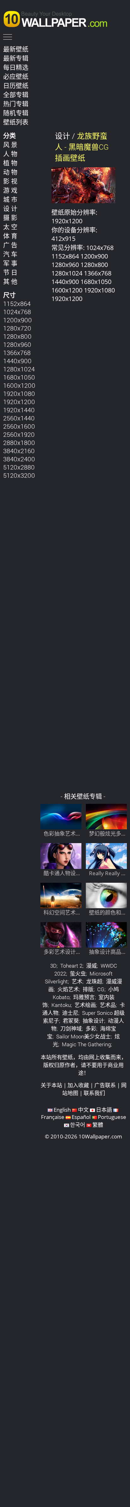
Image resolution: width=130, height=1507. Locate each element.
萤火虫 (78, 973)
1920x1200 (19, 402)
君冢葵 (71, 1020)
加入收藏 (78, 1085)
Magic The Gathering (86, 1044)
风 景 (10, 145)
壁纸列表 (15, 122)
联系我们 (94, 1093)
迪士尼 (70, 1012)
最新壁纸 (15, 49)
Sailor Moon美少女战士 (83, 1036)
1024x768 (17, 312)
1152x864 (17, 303)
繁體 (97, 1124)
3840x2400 (19, 459)
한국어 (77, 1124)
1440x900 (17, 361)
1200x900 (17, 320)
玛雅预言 (84, 997)
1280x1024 (19, 369)
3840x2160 (19, 451)
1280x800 (17, 336)
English (62, 1109)
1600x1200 (19, 385)
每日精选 (15, 67)
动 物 (10, 172)
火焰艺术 (68, 989)
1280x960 (17, 344)
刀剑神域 (71, 1028)
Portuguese (112, 1117)
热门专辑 (15, 104)
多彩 (91, 1028)
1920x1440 (19, 410)
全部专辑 (15, 95)
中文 (83, 1109)
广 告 (10, 245)
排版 (88, 989)
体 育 (10, 236)
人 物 (10, 154)
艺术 (77, 981)
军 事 (10, 263)
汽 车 (10, 254)
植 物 (10, 163)
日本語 (104, 1109)
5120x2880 (19, 467)
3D (53, 965)
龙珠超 (94, 981)
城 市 (10, 199)
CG (100, 989)
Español (81, 1117)
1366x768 (17, 352)
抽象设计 (93, 1020)
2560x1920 (19, 434)
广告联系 (105, 1085)
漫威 (91, 965)
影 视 (10, 181)
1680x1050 (19, 377)
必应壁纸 (15, 76)
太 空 (10, 227)
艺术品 (108, 1005)
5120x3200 (19, 475)
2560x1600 (19, 426)
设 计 (10, 208)
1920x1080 (19, 393)
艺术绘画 (85, 1005)
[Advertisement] (83, 550)
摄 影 (10, 218)
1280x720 (17, 328)
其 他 (10, 281)
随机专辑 (15, 113)
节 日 (10, 272)
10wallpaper (58, 18)
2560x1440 (19, 418)
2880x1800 (19, 442)
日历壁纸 (15, 85)
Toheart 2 (71, 965)
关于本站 (51, 1085)
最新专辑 (15, 58)
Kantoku (61, 1005)
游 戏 (10, 190)
